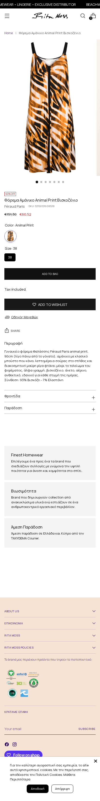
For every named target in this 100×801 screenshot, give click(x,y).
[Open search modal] (83, 16)
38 (10, 256)
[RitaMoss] (50, 15)
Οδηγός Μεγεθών (24, 317)
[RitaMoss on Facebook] (7, 745)
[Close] (95, 761)
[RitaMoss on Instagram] (15, 745)
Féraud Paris (14, 206)
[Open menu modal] (7, 16)
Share (15, 330)
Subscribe (87, 729)
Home (8, 33)
